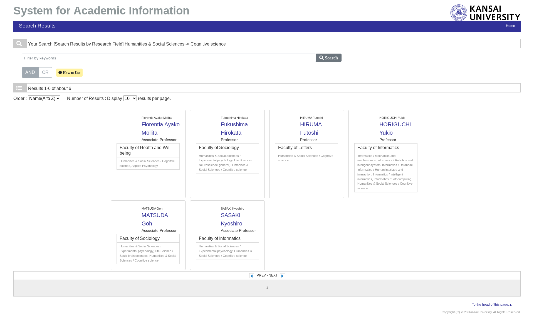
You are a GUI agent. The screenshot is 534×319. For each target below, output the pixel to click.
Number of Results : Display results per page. (119, 98)
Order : (20, 98)
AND (30, 72)
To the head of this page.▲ (492, 305)
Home (510, 26)
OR (45, 72)
